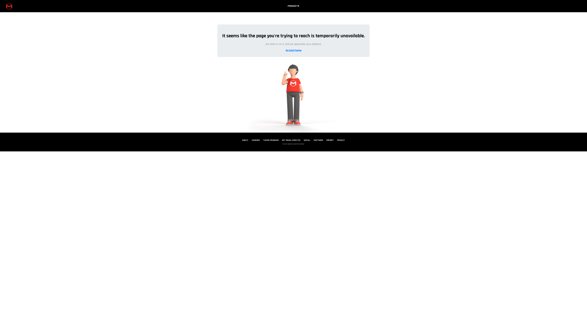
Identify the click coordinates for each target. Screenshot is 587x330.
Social (307, 140)
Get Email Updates (291, 140)
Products (293, 6)
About (245, 140)
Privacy (341, 140)
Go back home (293, 50)
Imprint (330, 140)
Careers (256, 140)
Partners (318, 140)
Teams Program (271, 140)
